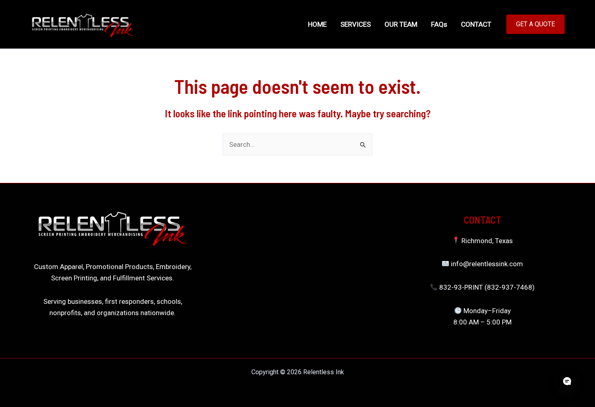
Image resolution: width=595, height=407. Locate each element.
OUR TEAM (401, 24)
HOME (317, 24)
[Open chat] (567, 381)
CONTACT (476, 24)
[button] (535, 24)
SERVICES (355, 24)
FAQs (439, 24)
